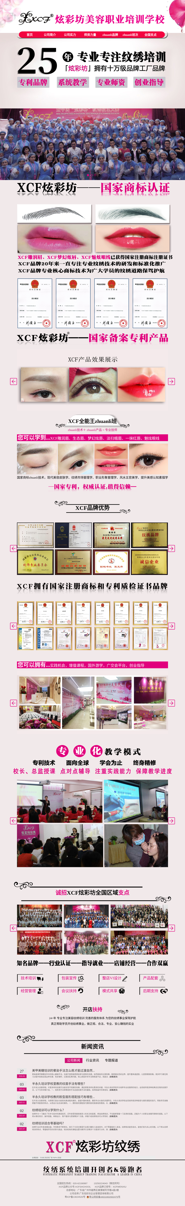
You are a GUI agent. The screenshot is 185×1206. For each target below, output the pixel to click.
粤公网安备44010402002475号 (104, 1197)
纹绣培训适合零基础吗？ (48, 1123)
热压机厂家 (49, 1158)
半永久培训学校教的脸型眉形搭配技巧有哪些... (63, 1097)
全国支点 (150, 34)
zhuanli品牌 (110, 34)
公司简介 (50, 34)
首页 (30, 34)
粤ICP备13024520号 (75, 1197)
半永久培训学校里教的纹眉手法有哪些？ (59, 1083)
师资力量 (90, 34)
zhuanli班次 (130, 34)
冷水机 (42, 1158)
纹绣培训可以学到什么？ (48, 1110)
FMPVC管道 (57, 1158)
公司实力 (70, 34)
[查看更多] (113, 1077)
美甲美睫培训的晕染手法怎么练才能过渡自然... (63, 1070)
